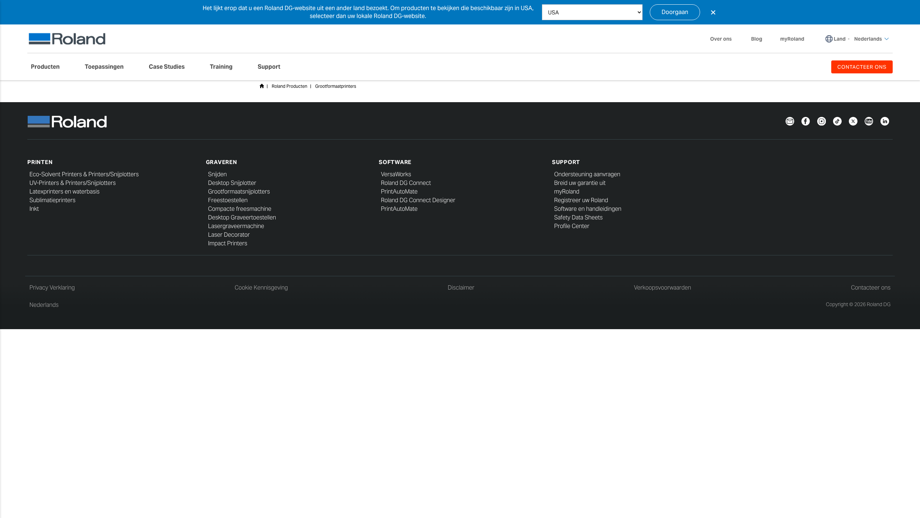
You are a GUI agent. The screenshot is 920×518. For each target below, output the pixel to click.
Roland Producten (289, 86)
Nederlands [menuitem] (868, 39)
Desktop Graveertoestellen (242, 217)
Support (566, 162)
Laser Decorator (229, 234)
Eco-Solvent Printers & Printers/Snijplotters (84, 174)
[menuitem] (48, 66)
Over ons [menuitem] (721, 39)
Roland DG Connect (406, 183)
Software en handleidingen (587, 209)
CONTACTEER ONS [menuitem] (862, 67)
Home (261, 86)
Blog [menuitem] (756, 39)
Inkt (34, 209)
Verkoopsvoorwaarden (662, 287)
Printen (39, 162)
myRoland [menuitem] (792, 39)
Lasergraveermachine (236, 226)
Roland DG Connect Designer (418, 200)
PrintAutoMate (399, 191)
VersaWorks (396, 174)
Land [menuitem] (840, 39)
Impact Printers (227, 243)
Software (395, 162)
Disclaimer (461, 287)
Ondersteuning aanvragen (587, 174)
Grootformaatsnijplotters (239, 191)
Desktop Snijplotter (232, 183)
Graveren (221, 162)
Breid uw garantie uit (580, 183)
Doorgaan (675, 12)
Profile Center (571, 226)
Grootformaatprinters (335, 86)
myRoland (566, 191)
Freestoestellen (228, 200)
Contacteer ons (871, 287)
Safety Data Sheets (578, 217)
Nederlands (44, 305)
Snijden (217, 174)
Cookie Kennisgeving (261, 287)
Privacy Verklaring (52, 287)
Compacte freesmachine (239, 209)
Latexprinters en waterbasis (64, 191)
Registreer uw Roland (581, 200)
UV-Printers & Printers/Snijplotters (72, 183)
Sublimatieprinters (52, 200)
